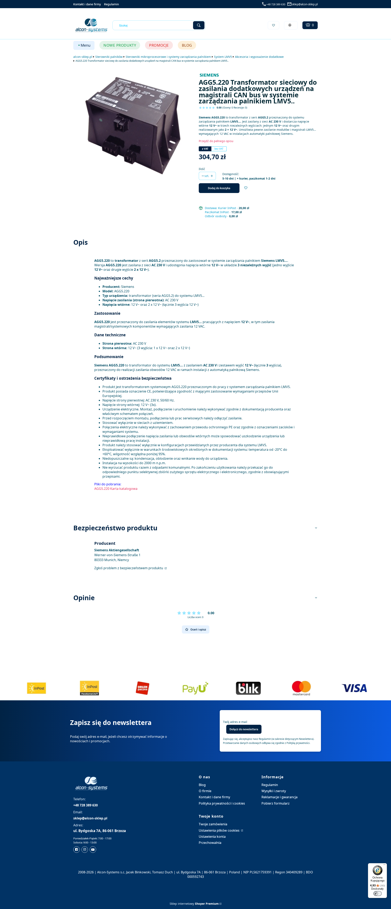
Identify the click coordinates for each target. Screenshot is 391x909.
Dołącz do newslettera (244, 729)
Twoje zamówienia (213, 824)
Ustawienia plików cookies (219, 830)
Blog (202, 785)
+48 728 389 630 (275, 4)
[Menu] (384, 865)
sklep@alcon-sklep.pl (305, 4)
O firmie (205, 791)
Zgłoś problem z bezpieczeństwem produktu (129, 568)
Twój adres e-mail (235, 722)
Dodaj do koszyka (219, 188)
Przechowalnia (210, 842)
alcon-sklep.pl (82, 57)
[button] (198, 25)
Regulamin (111, 4)
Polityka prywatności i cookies (222, 803)
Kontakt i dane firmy (87, 4)
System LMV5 (223, 57)
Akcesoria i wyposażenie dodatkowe (259, 57)
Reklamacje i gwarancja (279, 797)
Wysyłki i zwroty (273, 791)
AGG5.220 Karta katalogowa (115, 488)
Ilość (202, 169)
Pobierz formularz (275, 803)
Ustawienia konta (212, 836)
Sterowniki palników (109, 57)
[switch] (377, 893)
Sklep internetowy (194, 904)
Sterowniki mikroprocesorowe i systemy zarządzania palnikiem (168, 57)
